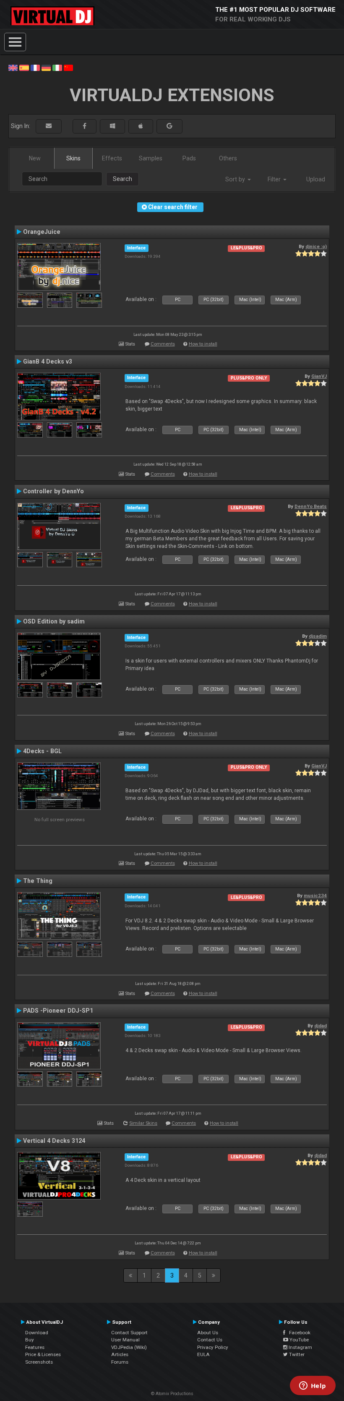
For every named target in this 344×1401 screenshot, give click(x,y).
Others (228, 158)
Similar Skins (143, 1123)
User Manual (125, 1340)
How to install (203, 344)
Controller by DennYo (53, 491)
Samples (150, 158)
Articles (119, 1354)
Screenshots (39, 1362)
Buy (29, 1340)
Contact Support (129, 1333)
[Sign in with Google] (169, 126)
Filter (275, 179)
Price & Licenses (43, 1354)
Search (122, 178)
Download (36, 1333)
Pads (189, 158)
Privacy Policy (212, 1347)
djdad (320, 1026)
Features (34, 1347)
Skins (73, 158)
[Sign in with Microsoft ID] (112, 126)
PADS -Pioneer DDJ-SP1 (58, 1010)
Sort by (236, 179)
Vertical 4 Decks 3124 (54, 1140)
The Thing (37, 880)
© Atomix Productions (172, 1393)
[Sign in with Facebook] (84, 126)
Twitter (296, 1354)
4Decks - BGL (42, 751)
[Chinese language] (68, 67)
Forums (119, 1362)
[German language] (46, 67)
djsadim (318, 636)
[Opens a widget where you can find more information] (312, 1386)
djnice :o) (316, 246)
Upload (315, 179)
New (35, 158)
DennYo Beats (310, 506)
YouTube (298, 1340)
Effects (112, 158)
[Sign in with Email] (49, 126)
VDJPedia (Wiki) (129, 1347)
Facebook (297, 1333)
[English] (13, 67)
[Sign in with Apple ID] (140, 126)
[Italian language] (57, 67)
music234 (315, 895)
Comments (163, 344)
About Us (207, 1333)
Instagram (299, 1347)
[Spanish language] (24, 67)
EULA (203, 1354)
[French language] (35, 67)
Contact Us (209, 1340)
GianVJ (319, 376)
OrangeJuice (41, 231)
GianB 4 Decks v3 (47, 361)
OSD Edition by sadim (54, 621)
